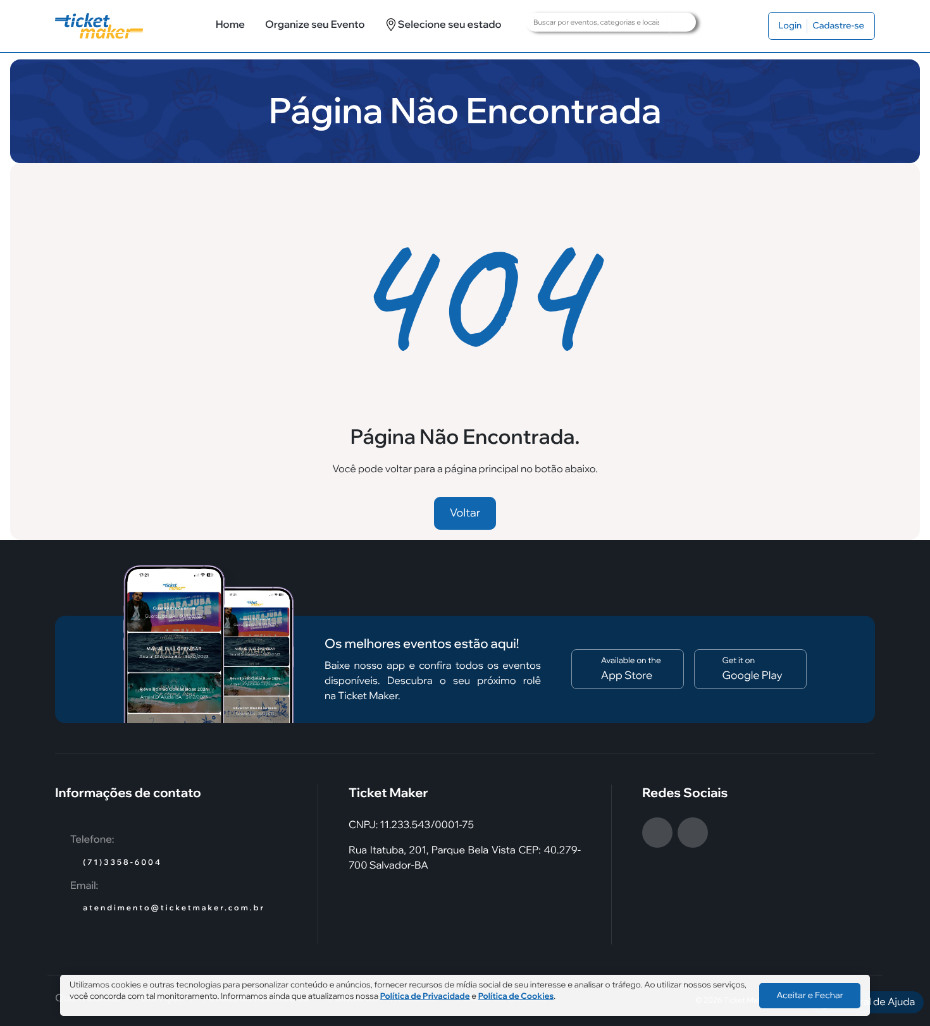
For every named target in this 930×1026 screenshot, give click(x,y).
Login (790, 25)
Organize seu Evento (314, 24)
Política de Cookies (516, 996)
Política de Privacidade (425, 996)
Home (230, 24)
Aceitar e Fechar (809, 995)
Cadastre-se (838, 25)
